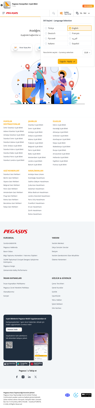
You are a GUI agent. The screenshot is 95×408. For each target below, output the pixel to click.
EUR (86, 52)
